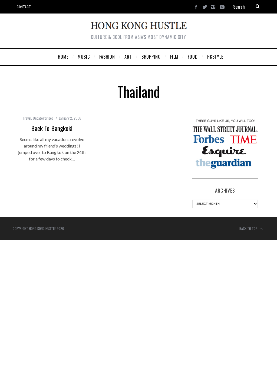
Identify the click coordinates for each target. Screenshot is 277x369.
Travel (27, 118)
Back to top (248, 228)
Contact (24, 6)
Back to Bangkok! (51, 128)
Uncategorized (43, 118)
